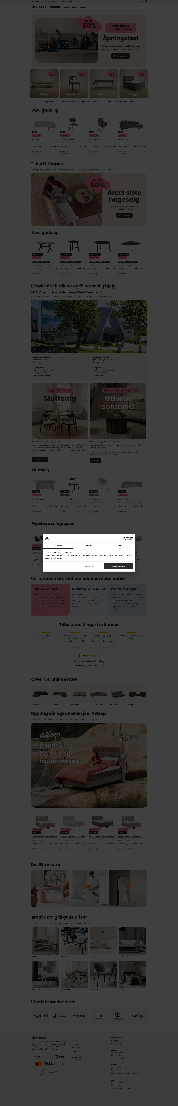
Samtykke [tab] (58, 545)
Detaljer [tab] (89, 545)
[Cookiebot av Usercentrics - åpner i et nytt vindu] (124, 538)
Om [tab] (120, 545)
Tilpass (87, 566)
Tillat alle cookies (118, 566)
